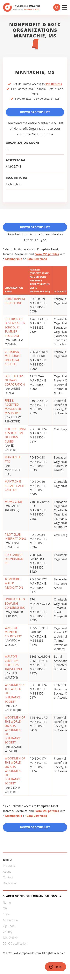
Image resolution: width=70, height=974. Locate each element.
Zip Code (9, 926)
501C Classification (15, 943)
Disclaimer (9, 883)
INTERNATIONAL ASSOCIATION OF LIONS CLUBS (15, 435)
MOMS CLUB (13, 502)
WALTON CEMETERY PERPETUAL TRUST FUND (13, 662)
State (6, 914)
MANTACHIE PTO (13, 459)
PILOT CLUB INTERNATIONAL (15, 536)
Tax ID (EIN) (10, 937)
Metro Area (10, 920)
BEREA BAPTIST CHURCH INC (15, 301)
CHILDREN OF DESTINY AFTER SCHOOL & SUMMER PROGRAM (15, 327)
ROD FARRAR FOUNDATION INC (14, 559)
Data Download (36, 259)
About (7, 871)
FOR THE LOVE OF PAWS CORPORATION (15, 380)
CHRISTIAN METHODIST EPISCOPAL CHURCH (13, 358)
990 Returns (54, 84)
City (5, 908)
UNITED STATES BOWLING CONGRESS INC (15, 603)
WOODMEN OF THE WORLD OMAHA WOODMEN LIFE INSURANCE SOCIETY (15, 729)
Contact (8, 877)
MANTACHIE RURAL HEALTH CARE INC (15, 485)
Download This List (35, 112)
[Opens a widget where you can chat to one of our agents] (55, 967)
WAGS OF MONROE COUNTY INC (13, 632)
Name (7, 902)
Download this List (35, 827)
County (7, 932)
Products (9, 866)
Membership (13, 259)
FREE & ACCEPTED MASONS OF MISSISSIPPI (13, 406)
